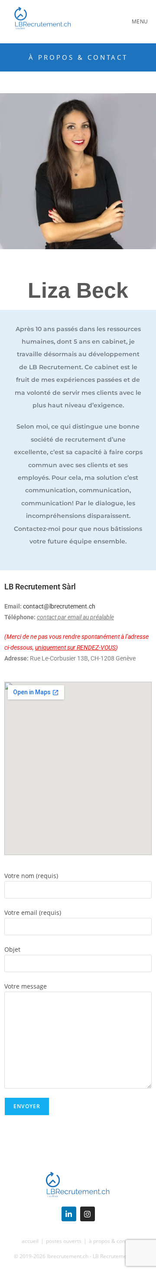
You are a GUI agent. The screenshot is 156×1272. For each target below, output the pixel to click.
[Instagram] (87, 1214)
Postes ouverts (63, 1241)
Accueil (30, 1241)
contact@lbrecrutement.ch (59, 606)
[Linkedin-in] (69, 1214)
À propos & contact (111, 1241)
